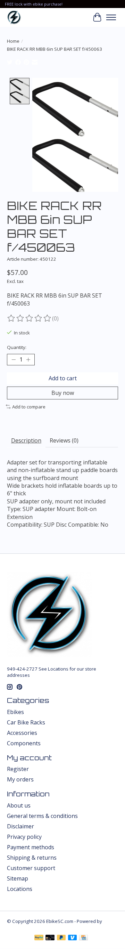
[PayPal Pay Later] (61, 938)
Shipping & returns (32, 857)
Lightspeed (19, 927)
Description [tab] (26, 440)
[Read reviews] (29, 318)
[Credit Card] (83, 938)
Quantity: (16, 347)
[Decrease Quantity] (13, 359)
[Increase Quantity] (28, 359)
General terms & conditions (42, 816)
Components (24, 743)
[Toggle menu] (111, 17)
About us (19, 805)
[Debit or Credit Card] (50, 938)
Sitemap (17, 878)
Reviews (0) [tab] (64, 440)
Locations (19, 889)
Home (13, 41)
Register (18, 769)
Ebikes (15, 712)
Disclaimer (20, 826)
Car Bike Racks (26, 722)
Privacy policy (24, 837)
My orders (20, 779)
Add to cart (63, 378)
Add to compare (28, 407)
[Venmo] (72, 938)
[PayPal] (38, 938)
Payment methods (30, 847)
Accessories (22, 733)
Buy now (62, 393)
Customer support (31, 868)
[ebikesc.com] (14, 17)
